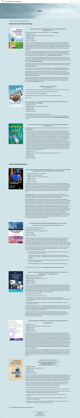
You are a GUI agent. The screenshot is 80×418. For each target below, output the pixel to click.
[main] (40, 10)
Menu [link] (75, 1)
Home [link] (71, 1)
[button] (78, 1)
